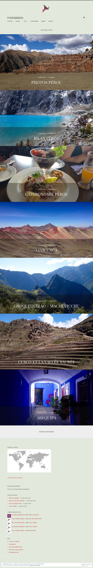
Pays (25, 21)
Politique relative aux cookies (35, 565)
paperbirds (15, 17)
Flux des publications (15, 547)
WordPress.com (14, 552)
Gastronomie (34, 21)
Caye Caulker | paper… (18, 519)
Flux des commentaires (16, 550)
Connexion (12, 544)
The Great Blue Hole (15, 503)
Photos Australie (14, 498)
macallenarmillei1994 (18, 515)
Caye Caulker (13, 506)
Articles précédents (46, 432)
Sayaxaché (32, 530)
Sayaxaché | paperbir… (19, 526)
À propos (10, 21)
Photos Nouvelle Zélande (17, 501)
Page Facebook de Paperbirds (15, 477)
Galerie (43, 21)
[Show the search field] (84, 17)
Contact (50, 21)
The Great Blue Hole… (18, 522)
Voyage (17, 21)
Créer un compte (14, 541)
